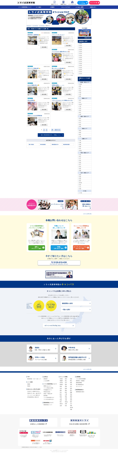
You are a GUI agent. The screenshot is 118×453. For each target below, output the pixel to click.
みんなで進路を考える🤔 (33, 85)
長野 (66, 386)
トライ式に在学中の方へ (49, 399)
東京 (61, 401)
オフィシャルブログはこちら (53, 325)
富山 (66, 380)
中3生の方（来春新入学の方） (33, 391)
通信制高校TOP (29, 25)
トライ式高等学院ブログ (49, 397)
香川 (71, 390)
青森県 (61, 380)
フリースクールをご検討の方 (33, 395)
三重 (66, 394)
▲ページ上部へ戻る (87, 213)
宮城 (61, 386)
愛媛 (71, 392)
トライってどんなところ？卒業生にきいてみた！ (63, 100)
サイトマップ (79, 386)
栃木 (61, 394)
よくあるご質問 (79, 7)
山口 (71, 386)
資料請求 (45, 378)
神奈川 (61, 403)
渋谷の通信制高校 (42, 25)
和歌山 (66, 401)
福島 (61, 390)
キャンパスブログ (65, 7)
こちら (83, 243)
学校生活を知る (47, 391)
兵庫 (66, 403)
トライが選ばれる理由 (48, 387)
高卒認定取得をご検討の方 (33, 397)
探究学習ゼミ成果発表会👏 (34, 34)
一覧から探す (66, 309)
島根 (71, 378)
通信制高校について (48, 404)
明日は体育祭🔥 (31, 100)
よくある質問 (46, 380)
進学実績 (45, 395)
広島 (71, 384)
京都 (66, 398)
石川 (66, 382)
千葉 (61, 398)
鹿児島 (71, 407)
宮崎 (71, 405)
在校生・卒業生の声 (48, 393)
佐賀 (71, 398)
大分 (71, 403)
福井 (66, 384)
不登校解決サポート (48, 389)
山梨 (61, 405)
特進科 (28, 386)
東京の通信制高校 (35, 25)
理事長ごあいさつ (47, 386)
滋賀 (66, 396)
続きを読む (44, 47)
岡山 (71, 380)
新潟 (66, 378)
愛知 (66, 390)
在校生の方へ (93, 7)
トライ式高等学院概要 (81, 378)
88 (52, 129)
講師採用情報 (79, 382)
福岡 (71, 396)
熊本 (71, 401)
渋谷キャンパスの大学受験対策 (35, 115)
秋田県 (61, 384)
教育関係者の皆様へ (80, 391)
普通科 (28, 384)
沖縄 (71, 409)
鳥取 (71, 382)
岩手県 (61, 382)
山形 (61, 388)
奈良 (66, 405)
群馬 (61, 396)
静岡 (66, 388)
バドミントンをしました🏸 (58, 34)
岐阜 (66, 392)
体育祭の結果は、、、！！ (58, 85)
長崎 (71, 399)
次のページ (57, 129)
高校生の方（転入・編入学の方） (34, 393)
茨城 (61, 399)
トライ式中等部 (82, 3)
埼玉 (61, 392)
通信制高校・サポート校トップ (34, 378)
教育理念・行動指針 (80, 380)
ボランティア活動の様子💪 (34, 68)
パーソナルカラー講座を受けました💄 (61, 51)
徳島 (71, 388)
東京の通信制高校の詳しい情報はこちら (51, 135)
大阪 (66, 399)
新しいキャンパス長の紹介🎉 (58, 68)
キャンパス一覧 (93, 2)
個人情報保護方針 (80, 384)
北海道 (61, 378)
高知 (71, 394)
